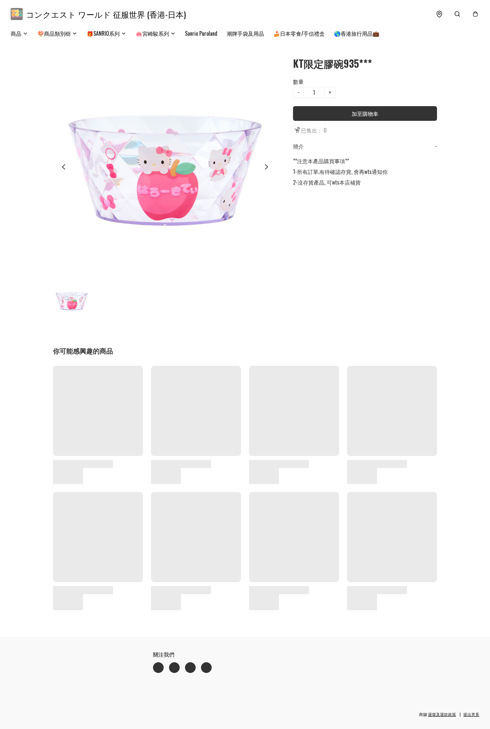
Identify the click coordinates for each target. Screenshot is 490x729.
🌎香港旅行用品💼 (356, 33)
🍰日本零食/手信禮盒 (299, 33)
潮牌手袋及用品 (245, 33)
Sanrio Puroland (201, 33)
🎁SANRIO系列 (103, 33)
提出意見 (471, 714)
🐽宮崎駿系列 (152, 33)
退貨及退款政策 (442, 714)
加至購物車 (365, 113)
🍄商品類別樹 (54, 33)
